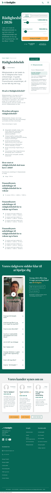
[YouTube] (9, 439)
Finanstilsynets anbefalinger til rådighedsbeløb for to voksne (38, 80)
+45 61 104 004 (37, 417)
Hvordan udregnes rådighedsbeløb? (36, 73)
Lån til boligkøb (14, 417)
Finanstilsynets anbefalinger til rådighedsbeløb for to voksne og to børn (38, 89)
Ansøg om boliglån (35, 38)
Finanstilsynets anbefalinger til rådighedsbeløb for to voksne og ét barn (38, 84)
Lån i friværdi (25, 417)
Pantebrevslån (42, 428)
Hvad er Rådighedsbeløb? (37, 70)
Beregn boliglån (34, 59)
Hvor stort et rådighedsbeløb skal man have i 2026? (38, 76)
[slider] (27, 22)
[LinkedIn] (3, 439)
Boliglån (28, 428)
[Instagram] (6, 439)
